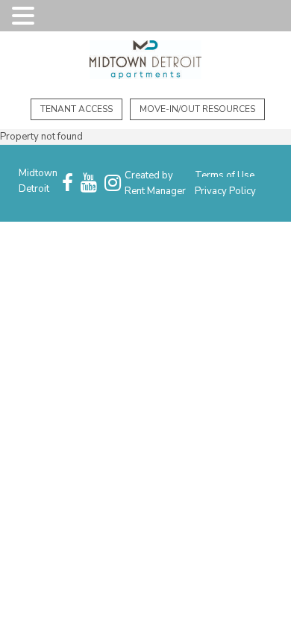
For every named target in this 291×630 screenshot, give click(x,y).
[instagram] (112, 183)
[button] (25, 16)
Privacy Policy (225, 191)
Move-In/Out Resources (197, 109)
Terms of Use (224, 175)
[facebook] (67, 183)
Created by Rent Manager (155, 183)
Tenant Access (76, 109)
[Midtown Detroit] (145, 62)
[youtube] (89, 183)
